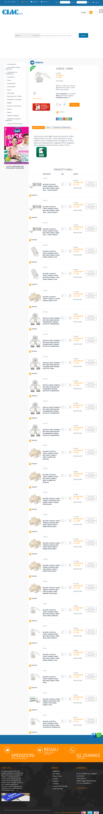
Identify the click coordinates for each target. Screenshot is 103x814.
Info (48, 127)
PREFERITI (61, 112)
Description (38, 127)
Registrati (56, 771)
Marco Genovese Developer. (71, 812)
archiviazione (11, 64)
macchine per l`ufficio (14, 96)
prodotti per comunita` (14, 99)
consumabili (11, 86)
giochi (9, 90)
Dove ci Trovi (57, 776)
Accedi (55, 779)
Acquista (74, 105)
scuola (9, 109)
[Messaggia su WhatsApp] (98, 735)
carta (9, 80)
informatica (10, 93)
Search (83, 35)
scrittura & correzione (14, 106)
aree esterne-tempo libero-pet (12, 68)
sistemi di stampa (13, 115)
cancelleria (10, 77)
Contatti (55, 784)
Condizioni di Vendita (60, 786)
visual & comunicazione (15, 123)
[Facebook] (93, 735)
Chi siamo (56, 774)
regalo (9, 103)
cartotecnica (11, 83)
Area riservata (58, 789)
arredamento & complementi (11, 73)
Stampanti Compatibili (61, 127)
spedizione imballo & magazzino (13, 119)
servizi (9, 112)
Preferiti (56, 781)
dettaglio (91, 185)
